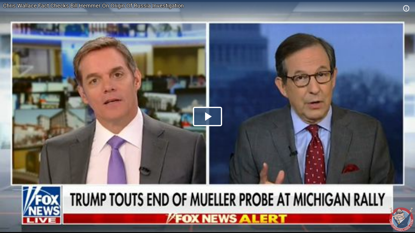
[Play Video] (207, 116)
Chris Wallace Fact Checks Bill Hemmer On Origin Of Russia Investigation (93, 5)
